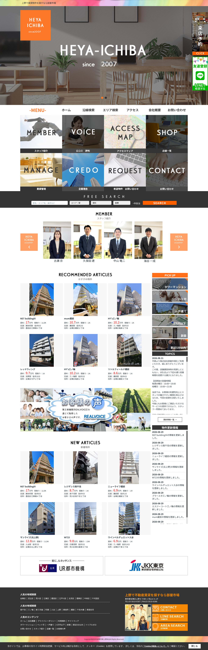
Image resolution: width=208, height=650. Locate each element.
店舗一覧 (50, 628)
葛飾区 (79, 598)
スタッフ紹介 (38, 628)
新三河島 (39, 609)
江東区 (46, 598)
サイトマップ (73, 621)
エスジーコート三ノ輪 (162, 506)
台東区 (23, 598)
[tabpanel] (104, 55)
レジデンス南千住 (160, 445)
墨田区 (54, 598)
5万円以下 (60, 624)
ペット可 (40, 624)
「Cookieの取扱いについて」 (155, 646)
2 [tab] (106, 98)
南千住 (23, 609)
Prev (29, 242)
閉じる (194, 646)
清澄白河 (90, 609)
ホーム (23, 621)
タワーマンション (27, 624)
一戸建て (50, 624)
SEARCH (159, 203)
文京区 (71, 598)
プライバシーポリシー (47, 621)
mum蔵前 (157, 516)
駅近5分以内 (78, 624)
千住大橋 (80, 609)
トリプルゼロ (90, 624)
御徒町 (66, 609)
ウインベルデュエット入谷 (165, 485)
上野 (59, 609)
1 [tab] (102, 98)
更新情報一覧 (168, 419)
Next (179, 242)
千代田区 (95, 598)
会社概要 (31, 621)
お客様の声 (60, 628)
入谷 (53, 609)
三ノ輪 (30, 609)
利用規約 (61, 621)
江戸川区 (62, 598)
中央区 (87, 598)
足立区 (30, 598)
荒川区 (38, 598)
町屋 (47, 609)
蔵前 (73, 609)
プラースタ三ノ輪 (160, 495)
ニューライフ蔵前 (160, 456)
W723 (155, 477)
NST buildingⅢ (159, 434)
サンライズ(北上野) (161, 466)
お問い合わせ (25, 628)
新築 (69, 624)
